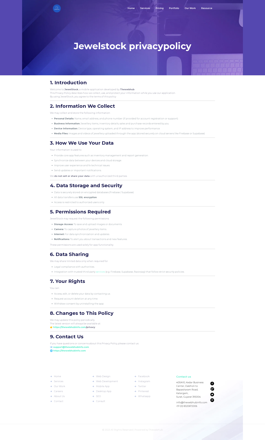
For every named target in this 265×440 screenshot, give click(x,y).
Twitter (142, 386)
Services (58, 381)
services (100, 271)
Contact (58, 401)
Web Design (103, 376)
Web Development (107, 381)
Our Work (59, 386)
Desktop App (103, 391)
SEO (98, 396)
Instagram (144, 381)
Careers (58, 391)
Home (57, 376)
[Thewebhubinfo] (57, 8)
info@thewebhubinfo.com (191, 402)
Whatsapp (144, 396)
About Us (59, 396)
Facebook (144, 376)
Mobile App (103, 386)
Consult (100, 401)
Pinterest (143, 391)
